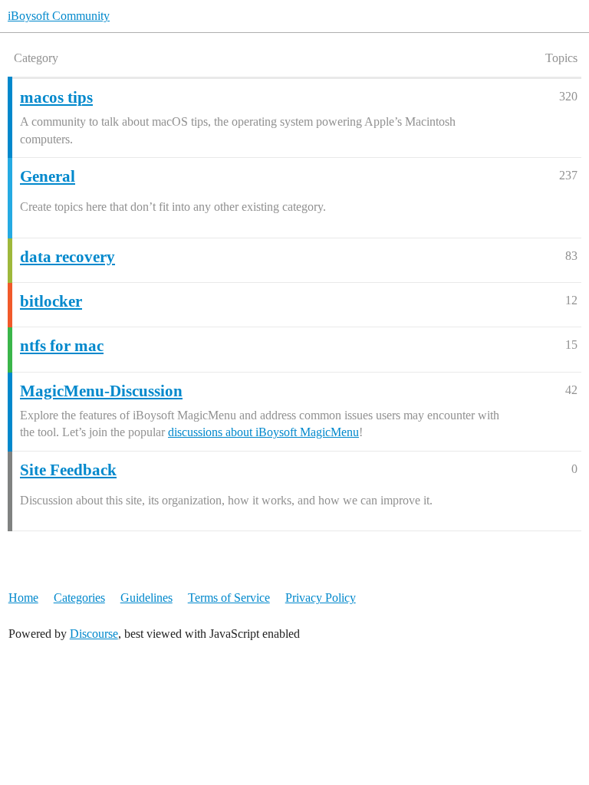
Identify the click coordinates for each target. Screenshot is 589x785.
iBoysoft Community (59, 15)
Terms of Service (229, 597)
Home (23, 597)
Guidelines (146, 597)
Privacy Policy (320, 597)
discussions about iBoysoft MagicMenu (263, 431)
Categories (79, 597)
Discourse (94, 633)
